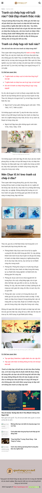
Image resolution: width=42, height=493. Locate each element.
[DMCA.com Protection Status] (34, 487)
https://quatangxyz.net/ (20, 487)
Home (3, 9)
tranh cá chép (30, 53)
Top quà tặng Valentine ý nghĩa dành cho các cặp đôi (22, 358)
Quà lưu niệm (9, 9)
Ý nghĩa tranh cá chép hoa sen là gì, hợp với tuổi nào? (22, 82)
